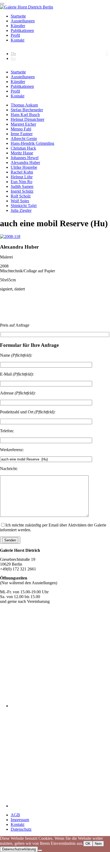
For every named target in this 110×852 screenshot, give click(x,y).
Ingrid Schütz (22, 191)
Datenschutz (21, 829)
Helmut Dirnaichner (27, 119)
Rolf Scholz (21, 196)
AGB (15, 815)
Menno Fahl (21, 129)
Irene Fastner (22, 133)
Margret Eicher (23, 124)
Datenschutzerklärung (19, 849)
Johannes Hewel (24, 157)
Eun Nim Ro (21, 181)
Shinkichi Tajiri (24, 205)
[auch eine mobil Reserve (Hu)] (10, 236)
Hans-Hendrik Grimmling (32, 143)
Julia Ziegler (21, 210)
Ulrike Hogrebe (24, 167)
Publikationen (22, 30)
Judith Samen (22, 186)
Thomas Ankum (24, 105)
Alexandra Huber (25, 162)
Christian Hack (23, 148)
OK (88, 844)
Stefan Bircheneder (27, 110)
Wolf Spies (20, 201)
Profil (15, 35)
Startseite (18, 16)
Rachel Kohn (22, 172)
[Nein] (40, 850)
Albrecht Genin (24, 138)
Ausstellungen (23, 21)
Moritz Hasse (22, 153)
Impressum (20, 819)
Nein (98, 844)
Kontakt (17, 40)
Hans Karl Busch (25, 114)
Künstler (18, 25)
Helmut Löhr (22, 177)
